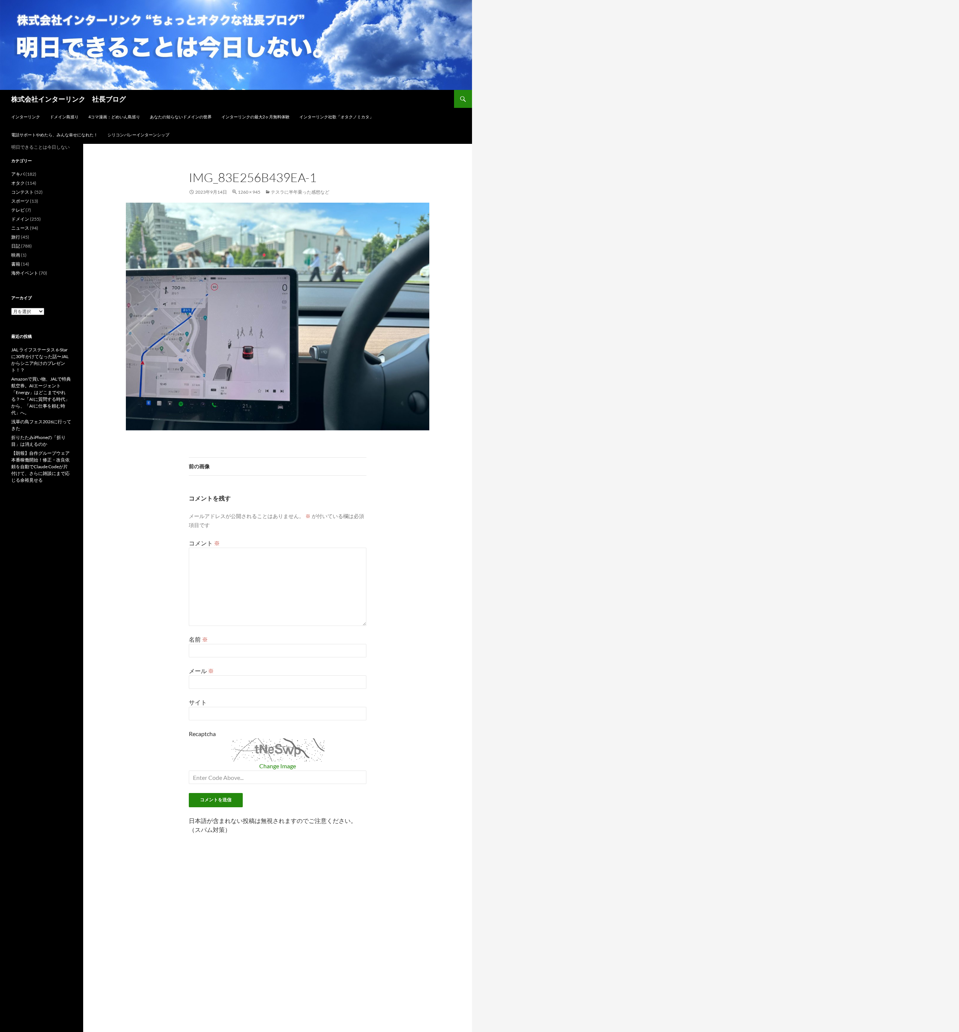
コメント (204, 543)
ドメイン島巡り (64, 116)
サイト (198, 702)
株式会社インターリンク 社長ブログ (68, 99)
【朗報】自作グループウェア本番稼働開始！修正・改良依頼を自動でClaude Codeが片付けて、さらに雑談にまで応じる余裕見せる (40, 466)
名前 (198, 639)
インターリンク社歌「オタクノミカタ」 (336, 116)
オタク (18, 183)
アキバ (18, 174)
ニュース (20, 228)
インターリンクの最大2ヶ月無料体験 (255, 116)
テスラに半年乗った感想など (300, 192)
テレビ (18, 210)
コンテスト (22, 192)
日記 (15, 246)
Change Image (277, 765)
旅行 (15, 237)
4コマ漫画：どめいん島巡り (114, 116)
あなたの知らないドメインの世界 (181, 116)
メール (201, 670)
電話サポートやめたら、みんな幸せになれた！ (54, 134)
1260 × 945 (249, 192)
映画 (15, 255)
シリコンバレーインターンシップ (138, 134)
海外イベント (24, 273)
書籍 (15, 264)
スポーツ (20, 201)
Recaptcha (202, 733)
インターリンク (25, 116)
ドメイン (20, 219)
